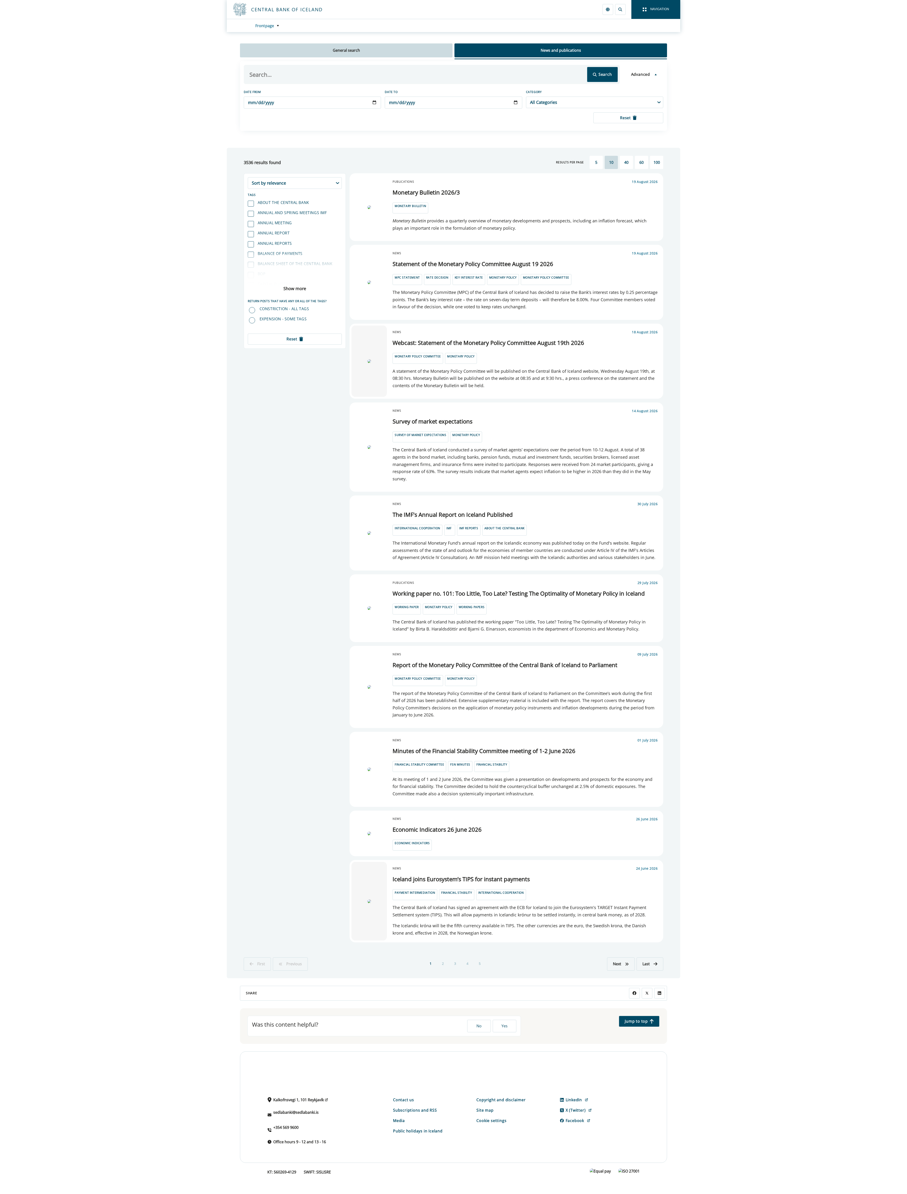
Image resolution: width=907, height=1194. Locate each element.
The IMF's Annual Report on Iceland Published (453, 514)
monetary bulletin (410, 206)
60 (641, 162)
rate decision (437, 277)
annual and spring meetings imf (292, 212)
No (479, 1026)
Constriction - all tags (284, 308)
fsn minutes (460, 764)
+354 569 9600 (286, 1127)
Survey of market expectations (432, 421)
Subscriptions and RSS (415, 1110)
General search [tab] (346, 50)
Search (605, 74)
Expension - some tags (283, 319)
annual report (274, 233)
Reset (625, 117)
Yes (504, 1026)
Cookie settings (491, 1120)
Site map (484, 1110)
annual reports (275, 243)
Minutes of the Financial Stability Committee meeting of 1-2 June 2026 (484, 751)
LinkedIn (574, 1099)
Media (399, 1120)
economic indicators (412, 843)
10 (611, 162)
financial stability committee (419, 764)
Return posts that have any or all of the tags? (287, 301)
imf (449, 528)
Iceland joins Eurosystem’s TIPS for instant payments (461, 879)
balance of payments (280, 253)
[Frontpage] (286, 9)
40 (626, 162)
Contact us (403, 1099)
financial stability (491, 764)
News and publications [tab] (561, 50)
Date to (391, 92)
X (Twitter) (576, 1110)
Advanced (640, 74)
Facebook (575, 1120)
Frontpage (264, 25)
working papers (471, 607)
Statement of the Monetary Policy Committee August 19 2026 (473, 264)
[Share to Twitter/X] (647, 993)
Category (534, 92)
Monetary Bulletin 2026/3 (426, 192)
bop (262, 273)
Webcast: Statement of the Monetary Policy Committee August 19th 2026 (488, 343)
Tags (252, 195)
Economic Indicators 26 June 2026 (437, 829)
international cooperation (417, 528)
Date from (252, 92)
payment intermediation (415, 893)
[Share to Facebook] (634, 993)
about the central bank (283, 202)
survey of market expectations (420, 435)
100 (657, 162)
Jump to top (636, 1021)
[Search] (620, 9)
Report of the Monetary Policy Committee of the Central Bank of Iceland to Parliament (505, 665)
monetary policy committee (546, 277)
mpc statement (407, 277)
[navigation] (655, 9)
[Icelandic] (608, 9)
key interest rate (469, 277)
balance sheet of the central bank (295, 263)
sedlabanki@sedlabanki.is (296, 1112)
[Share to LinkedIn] (659, 993)
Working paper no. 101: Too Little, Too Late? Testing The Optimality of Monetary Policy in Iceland (519, 593)
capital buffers (274, 284)
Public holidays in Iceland (418, 1131)
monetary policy (503, 277)
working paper (407, 607)
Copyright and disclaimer (501, 1099)
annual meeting (275, 222)
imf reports (468, 528)
